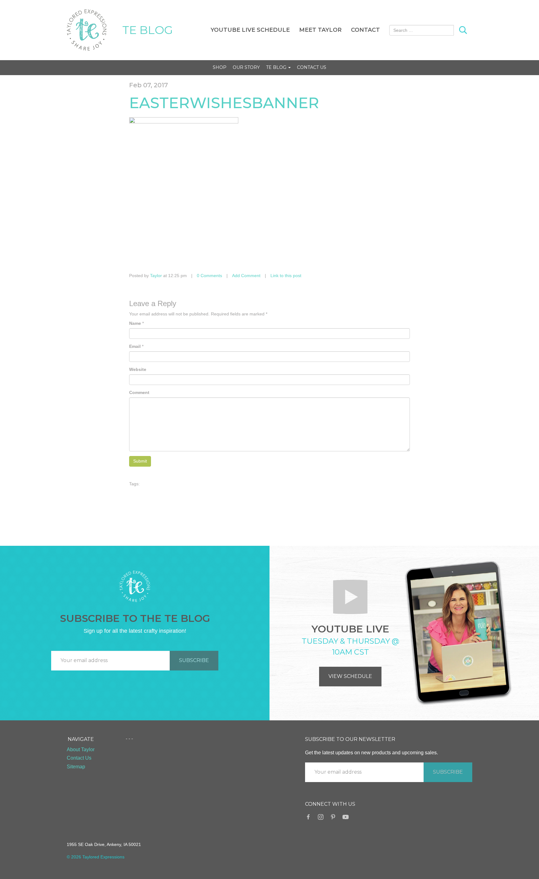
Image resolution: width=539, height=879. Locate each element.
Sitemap (76, 766)
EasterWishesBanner (224, 103)
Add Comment (246, 275)
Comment (139, 392)
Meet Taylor (320, 29)
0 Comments (209, 275)
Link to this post (285, 275)
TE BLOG (147, 30)
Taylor (156, 275)
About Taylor (81, 749)
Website (137, 369)
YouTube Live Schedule (250, 29)
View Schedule (350, 676)
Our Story (246, 67)
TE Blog (277, 67)
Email (135, 346)
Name (135, 323)
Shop (219, 67)
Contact (365, 29)
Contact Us (311, 67)
